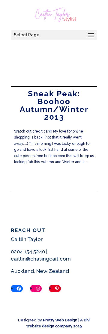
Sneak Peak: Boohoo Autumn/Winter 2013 (54, 105)
